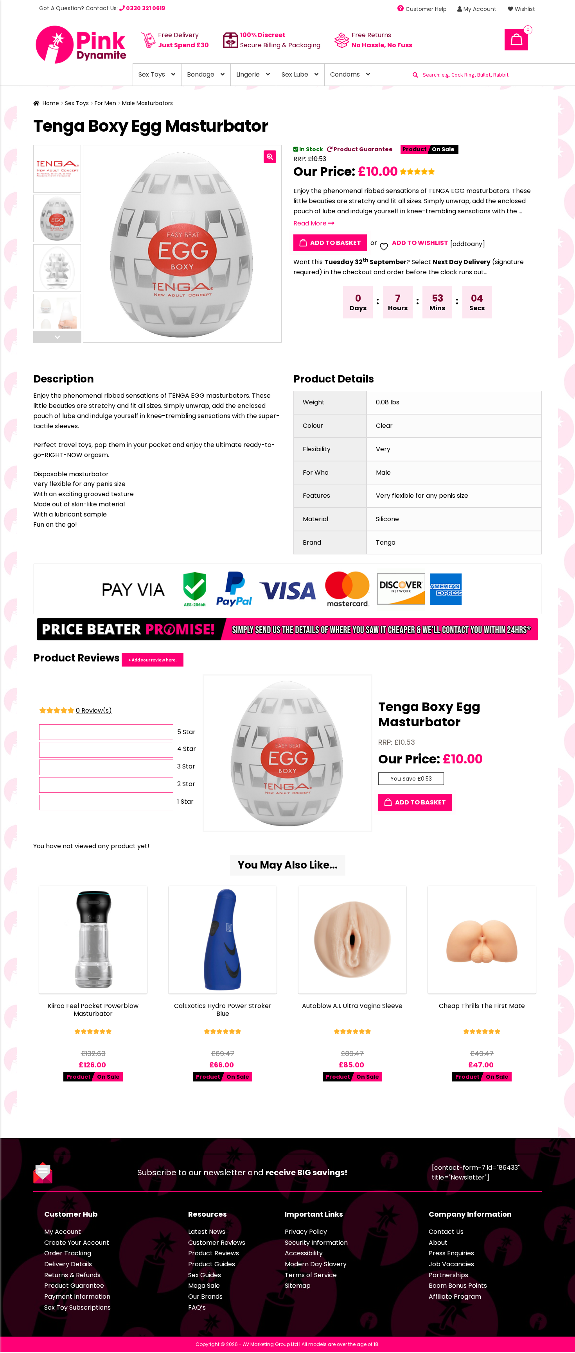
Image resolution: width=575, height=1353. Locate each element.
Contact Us (446, 1231)
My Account (479, 9)
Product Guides (211, 1264)
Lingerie (248, 74)
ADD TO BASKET (335, 242)
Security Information (316, 1242)
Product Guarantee (362, 149)
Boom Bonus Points (458, 1285)
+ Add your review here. (152, 660)
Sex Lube (295, 74)
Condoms (345, 74)
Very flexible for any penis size (422, 495)
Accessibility (304, 1253)
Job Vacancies (451, 1264)
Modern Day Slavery (316, 1264)
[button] (270, 156)
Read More (310, 223)
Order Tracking (67, 1253)
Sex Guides (204, 1275)
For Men (105, 103)
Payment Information (77, 1296)
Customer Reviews (216, 1242)
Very (383, 449)
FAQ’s (197, 1307)
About (438, 1242)
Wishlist (524, 9)
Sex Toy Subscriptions (77, 1307)
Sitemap (298, 1285)
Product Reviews (213, 1253)
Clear (384, 425)
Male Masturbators (147, 103)
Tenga (385, 542)
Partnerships (448, 1275)
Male (383, 472)
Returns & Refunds (72, 1275)
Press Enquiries (451, 1253)
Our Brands (205, 1296)
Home (51, 103)
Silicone (387, 519)
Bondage (200, 74)
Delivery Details (68, 1264)
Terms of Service (311, 1275)
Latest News (206, 1231)
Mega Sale (204, 1285)
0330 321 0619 (145, 8)
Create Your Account (76, 1242)
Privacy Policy (306, 1231)
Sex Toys (151, 74)
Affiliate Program (455, 1296)
